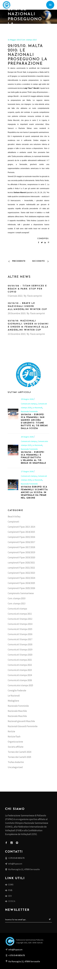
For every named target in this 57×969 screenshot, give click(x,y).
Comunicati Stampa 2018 (20, 644)
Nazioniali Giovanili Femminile (22, 726)
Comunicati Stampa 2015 (20, 629)
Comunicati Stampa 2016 (20, 634)
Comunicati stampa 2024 (20, 675)
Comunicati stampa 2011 (20, 613)
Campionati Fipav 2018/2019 (21, 552)
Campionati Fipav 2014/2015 (21, 531)
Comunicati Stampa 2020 (20, 654)
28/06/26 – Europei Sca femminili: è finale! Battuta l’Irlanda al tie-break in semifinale (33, 457)
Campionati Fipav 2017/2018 (21, 547)
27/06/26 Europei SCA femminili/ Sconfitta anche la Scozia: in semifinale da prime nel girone (34, 492)
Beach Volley (14, 516)
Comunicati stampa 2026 (20, 680)
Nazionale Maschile (17, 710)
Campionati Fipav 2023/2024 (21, 577)
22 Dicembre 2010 (16, 333)
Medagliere (13, 700)
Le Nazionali (37, 407)
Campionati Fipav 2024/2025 (21, 583)
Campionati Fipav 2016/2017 (21, 542)
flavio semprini (34, 295)
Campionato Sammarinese (21, 593)
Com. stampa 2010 (29, 39)
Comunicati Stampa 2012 (20, 618)
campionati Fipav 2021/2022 (21, 567)
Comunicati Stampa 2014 (20, 623)
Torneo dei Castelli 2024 (19, 751)
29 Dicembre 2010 (16, 313)
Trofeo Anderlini (16, 762)
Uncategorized (15, 767)
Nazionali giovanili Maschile (21, 721)
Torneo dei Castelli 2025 (19, 757)
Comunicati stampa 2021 (20, 659)
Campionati (13, 521)
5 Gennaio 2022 (15, 295)
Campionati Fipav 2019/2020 (21, 557)
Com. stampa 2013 (16, 603)
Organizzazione (15, 741)
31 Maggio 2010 (14, 39)
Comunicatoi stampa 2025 (20, 685)
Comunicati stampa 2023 (20, 670)
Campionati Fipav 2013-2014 (21, 526)
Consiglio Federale (17, 690)
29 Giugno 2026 (27, 399)
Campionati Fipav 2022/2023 (21, 572)
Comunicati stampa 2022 (20, 664)
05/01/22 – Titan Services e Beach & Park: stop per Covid (27, 289)
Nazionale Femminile (29, 411)
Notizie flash (14, 736)
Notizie (11, 731)
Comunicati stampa (29, 403)
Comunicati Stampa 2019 (20, 649)
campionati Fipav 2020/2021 (21, 562)
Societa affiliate (15, 746)
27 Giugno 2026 (27, 471)
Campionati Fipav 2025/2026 (21, 588)
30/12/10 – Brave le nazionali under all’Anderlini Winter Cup (27, 306)
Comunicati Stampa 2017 (20, 639)
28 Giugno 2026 (27, 436)
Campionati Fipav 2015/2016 (21, 537)
